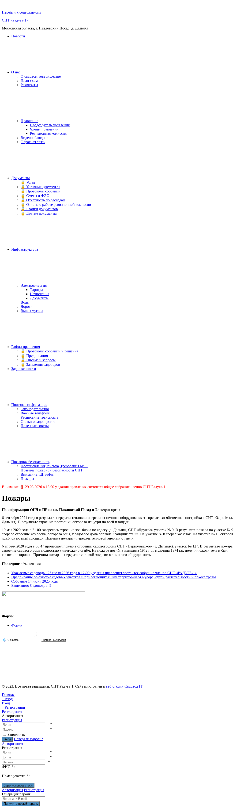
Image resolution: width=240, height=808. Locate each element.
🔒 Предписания (34, 356)
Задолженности (23, 369)
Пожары (27, 479)
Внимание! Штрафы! (37, 474)
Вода (25, 302)
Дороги (27, 306)
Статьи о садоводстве (38, 422)
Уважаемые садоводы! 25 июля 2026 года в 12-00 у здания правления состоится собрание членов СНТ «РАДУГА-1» (104, 573)
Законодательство (35, 409)
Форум (16, 625)
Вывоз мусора (32, 311)
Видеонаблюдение (35, 138)
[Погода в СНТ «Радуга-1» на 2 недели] (53, 639)
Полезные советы (35, 426)
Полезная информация (29, 405)
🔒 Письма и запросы (38, 360)
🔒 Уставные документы (40, 187)
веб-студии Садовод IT (124, 686)
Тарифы (36, 290)
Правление (29, 121)
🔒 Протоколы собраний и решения (49, 351)
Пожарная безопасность (30, 462)
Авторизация (12, 744)
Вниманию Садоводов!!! (31, 585)
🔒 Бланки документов (39, 209)
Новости (18, 36)
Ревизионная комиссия (48, 133)
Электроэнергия (34, 285)
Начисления (39, 294)
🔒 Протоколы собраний (40, 191)
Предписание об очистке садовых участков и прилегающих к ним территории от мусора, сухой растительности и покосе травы (113, 577)
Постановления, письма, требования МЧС (54, 466)
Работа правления (25, 347)
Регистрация (12, 720)
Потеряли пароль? (28, 739)
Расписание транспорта (39, 417)
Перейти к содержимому (21, 12)
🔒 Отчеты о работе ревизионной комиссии (56, 205)
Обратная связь (33, 142)
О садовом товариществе (41, 76)
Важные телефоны (35, 413)
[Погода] (10, 639)
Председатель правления (50, 125)
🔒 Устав (28, 182)
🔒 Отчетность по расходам (43, 200)
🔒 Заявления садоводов (40, 364)
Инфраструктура (24, 249)
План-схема (30, 81)
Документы (20, 178)
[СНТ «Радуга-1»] (35, 636)
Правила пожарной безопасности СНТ (52, 470)
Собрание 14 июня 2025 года (34, 581)
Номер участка (16, 776)
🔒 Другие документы (39, 213)
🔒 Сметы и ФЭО (35, 196)
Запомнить (16, 734)
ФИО (8, 767)
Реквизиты (29, 85)
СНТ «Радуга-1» (15, 20)
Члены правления (44, 129)
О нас (15, 72)
